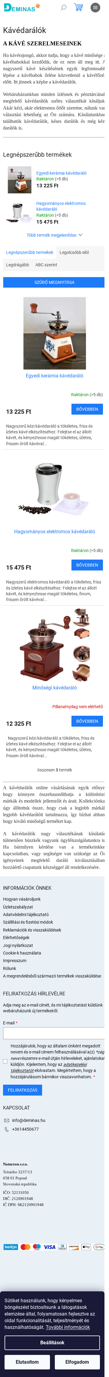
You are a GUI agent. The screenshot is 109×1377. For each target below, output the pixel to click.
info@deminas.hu (28, 1120)
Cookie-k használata (22, 953)
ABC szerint (46, 264)
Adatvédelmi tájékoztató (26, 914)
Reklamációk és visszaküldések (32, 930)
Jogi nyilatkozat (18, 945)
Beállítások (52, 1343)
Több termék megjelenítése (51, 235)
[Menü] (95, 8)
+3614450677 (25, 1129)
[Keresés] (64, 8)
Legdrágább (17, 264)
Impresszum (14, 960)
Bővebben (87, 409)
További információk (68, 1327)
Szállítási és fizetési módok (28, 922)
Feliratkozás (22, 1090)
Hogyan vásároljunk (22, 899)
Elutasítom (27, 1362)
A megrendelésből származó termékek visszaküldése (52, 976)
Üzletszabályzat (18, 907)
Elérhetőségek (16, 937)
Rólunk (9, 968)
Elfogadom (77, 1362)
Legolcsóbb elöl (74, 252)
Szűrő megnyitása (54, 282)
